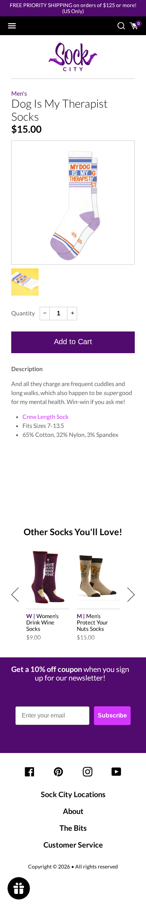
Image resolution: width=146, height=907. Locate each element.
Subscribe (112, 715)
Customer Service (73, 844)
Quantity (23, 313)
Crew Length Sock (45, 416)
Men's (19, 93)
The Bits (73, 827)
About (73, 810)
